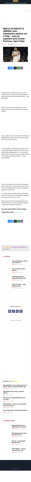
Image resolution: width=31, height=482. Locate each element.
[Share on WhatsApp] (18, 68)
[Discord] (9, 311)
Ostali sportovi (6, 388)
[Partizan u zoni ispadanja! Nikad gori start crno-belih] (7, 443)
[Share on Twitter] (15, 68)
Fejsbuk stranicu (18, 212)
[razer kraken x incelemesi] (15, 476)
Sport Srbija (10, 44)
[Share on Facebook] (9, 68)
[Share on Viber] (21, 68)
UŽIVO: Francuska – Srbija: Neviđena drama (19, 285)
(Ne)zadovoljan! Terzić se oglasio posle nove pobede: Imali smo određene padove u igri (15, 385)
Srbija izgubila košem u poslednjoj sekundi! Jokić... (19, 277)
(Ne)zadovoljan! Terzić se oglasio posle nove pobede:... (19, 426)
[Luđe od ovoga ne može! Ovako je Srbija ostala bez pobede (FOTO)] (7, 270)
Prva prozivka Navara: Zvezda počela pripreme (19, 261)
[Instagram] (17, 311)
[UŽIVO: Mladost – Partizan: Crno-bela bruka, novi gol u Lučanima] (7, 450)
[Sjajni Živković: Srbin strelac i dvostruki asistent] (7, 435)
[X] (20, 311)
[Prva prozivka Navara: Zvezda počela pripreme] (7, 263)
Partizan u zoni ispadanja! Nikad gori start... (18, 441)
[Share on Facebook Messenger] (12, 68)
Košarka (4, 44)
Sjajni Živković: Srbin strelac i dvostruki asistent (13, 392)
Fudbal (4, 401)
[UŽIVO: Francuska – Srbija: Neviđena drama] (7, 286)
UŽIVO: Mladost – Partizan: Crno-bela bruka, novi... (19, 449)
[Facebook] (13, 311)
